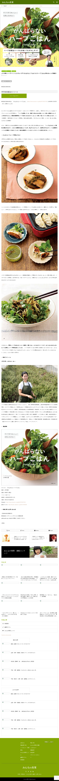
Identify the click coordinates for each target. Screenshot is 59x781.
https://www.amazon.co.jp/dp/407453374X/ (37, 101)
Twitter (25, 771)
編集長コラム (8, 627)
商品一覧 (32, 742)
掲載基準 (32, 750)
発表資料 (14, 71)
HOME (19, 774)
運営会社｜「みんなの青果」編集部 (28, 774)
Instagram (30, 771)
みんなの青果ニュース (6, 71)
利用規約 (22, 759)
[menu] (57, 2)
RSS (33, 771)
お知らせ (22, 742)
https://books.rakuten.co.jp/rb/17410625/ (17, 504)
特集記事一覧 (23, 745)
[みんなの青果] (7, 2)
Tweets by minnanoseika (6, 635)
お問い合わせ (38, 774)
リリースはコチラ (14, 95)
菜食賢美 (7, 623)
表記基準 (32, 752)
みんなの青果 (26, 779)
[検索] (53, 2)
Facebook (28, 771)
